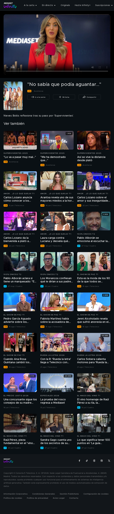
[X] (109, 460)
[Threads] (94, 460)
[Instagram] (101, 460)
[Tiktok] (87, 460)
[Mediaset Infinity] (10, 5)
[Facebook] (79, 460)
